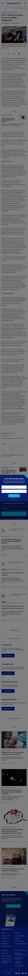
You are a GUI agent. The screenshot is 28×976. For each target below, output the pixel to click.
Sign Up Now (14, 495)
